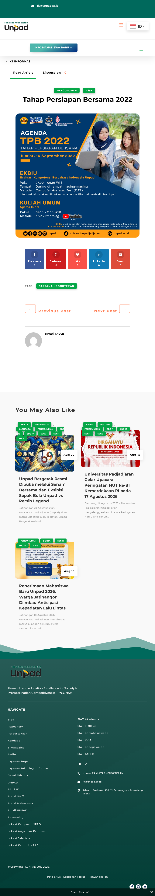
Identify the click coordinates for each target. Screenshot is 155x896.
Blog (11, 719)
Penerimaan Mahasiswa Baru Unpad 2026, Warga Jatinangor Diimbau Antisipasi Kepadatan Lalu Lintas (44, 597)
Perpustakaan (18, 733)
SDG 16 (22, 545)
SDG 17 (30, 434)
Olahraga (25, 429)
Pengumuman (67, 90)
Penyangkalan (98, 876)
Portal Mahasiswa (20, 803)
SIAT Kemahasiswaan (93, 732)
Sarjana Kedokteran (56, 286)
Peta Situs (54, 876)
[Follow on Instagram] (138, 886)
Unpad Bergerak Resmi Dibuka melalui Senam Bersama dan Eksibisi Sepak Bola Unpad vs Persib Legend (43, 490)
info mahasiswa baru (51, 47)
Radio (12, 754)
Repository (15, 726)
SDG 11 (60, 541)
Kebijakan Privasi (74, 876)
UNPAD (13, 782)
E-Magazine (16, 747)
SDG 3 (43, 434)
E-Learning (16, 817)
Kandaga (14, 740)
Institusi (105, 424)
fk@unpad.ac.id (48, 5)
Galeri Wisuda (18, 775)
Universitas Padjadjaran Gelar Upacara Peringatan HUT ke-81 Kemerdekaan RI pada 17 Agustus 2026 (109, 485)
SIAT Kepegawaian (91, 746)
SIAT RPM (84, 739)
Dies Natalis (42, 424)
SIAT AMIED (86, 753)
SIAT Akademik (88, 719)
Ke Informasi (20, 61)
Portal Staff (16, 796)
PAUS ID (13, 789)
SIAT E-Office (87, 725)
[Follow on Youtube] (144, 886)
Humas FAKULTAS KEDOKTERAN (103, 773)
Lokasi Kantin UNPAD (23, 845)
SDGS (21, 438)
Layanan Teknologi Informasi (29, 768)
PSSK (89, 90)
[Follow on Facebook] (131, 886)
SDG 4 (56, 434)
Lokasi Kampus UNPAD (24, 824)
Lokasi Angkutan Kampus (26, 831)
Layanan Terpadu (20, 761)
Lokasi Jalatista (19, 838)
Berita (24, 424)
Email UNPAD (17, 810)
